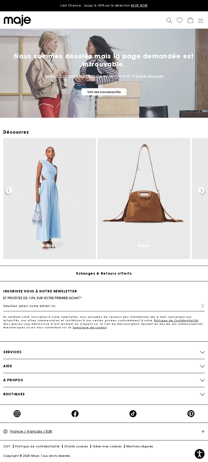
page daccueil (150, 76)
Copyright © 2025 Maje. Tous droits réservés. (37, 456)
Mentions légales (139, 446)
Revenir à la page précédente (73, 76)
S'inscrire (200, 306)
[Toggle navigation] (200, 20)
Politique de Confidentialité (176, 320)
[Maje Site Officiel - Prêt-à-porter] (17, 20)
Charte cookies (76, 446)
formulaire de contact (90, 327)
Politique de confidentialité (37, 446)
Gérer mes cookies (107, 446)
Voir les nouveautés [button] (104, 92)
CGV (6, 446)
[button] (179, 20)
